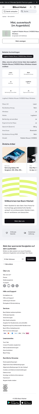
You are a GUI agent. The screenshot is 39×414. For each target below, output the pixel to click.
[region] (19, 160)
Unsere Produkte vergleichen (12, 345)
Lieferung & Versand (9, 300)
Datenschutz (7, 372)
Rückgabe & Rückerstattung (11, 303)
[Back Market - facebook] (12, 285)
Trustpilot (6, 282)
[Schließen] (36, 2)
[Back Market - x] (17, 285)
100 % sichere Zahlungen (10, 331)
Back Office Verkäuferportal (11, 328)
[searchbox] (30, 11)
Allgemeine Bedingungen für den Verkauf (15, 367)
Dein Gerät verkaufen (9, 320)
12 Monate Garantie (8, 315)
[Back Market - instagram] (4, 285)
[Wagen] (35, 7)
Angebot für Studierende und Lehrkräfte (15, 323)
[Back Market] (19, 7)
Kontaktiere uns (7, 295)
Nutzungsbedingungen (10, 362)
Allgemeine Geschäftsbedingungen (14, 364)
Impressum (6, 378)
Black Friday (6, 353)
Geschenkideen (8, 350)
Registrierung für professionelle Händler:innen (17, 325)
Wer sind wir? (7, 275)
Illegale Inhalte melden (9, 380)
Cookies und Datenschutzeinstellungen (15, 370)
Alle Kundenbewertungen (10, 347)
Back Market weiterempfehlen (12, 312)
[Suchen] (22, 11)
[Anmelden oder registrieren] (31, 7)
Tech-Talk (6, 342)
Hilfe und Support (8, 298)
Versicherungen (8, 317)
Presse (5, 277)
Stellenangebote (8, 280)
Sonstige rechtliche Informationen (13, 375)
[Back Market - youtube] (8, 285)
